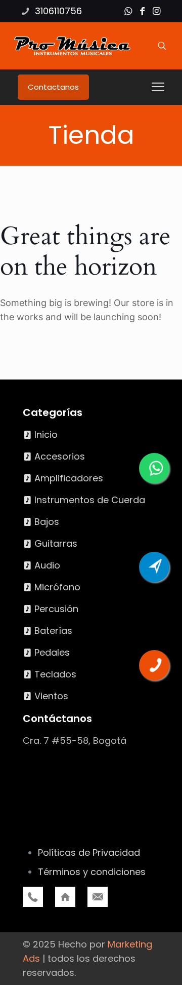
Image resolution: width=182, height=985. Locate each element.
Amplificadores (68, 478)
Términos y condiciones (92, 871)
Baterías (53, 630)
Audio (47, 565)
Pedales (52, 652)
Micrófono (57, 587)
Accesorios (59, 456)
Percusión (56, 608)
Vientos (51, 696)
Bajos (46, 521)
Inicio (46, 434)
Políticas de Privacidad (89, 852)
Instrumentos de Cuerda (89, 500)
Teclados (55, 674)
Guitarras (55, 543)
